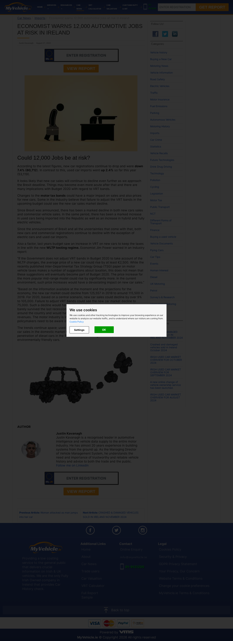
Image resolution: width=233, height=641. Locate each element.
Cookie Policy (77, 321)
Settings (79, 329)
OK (104, 329)
